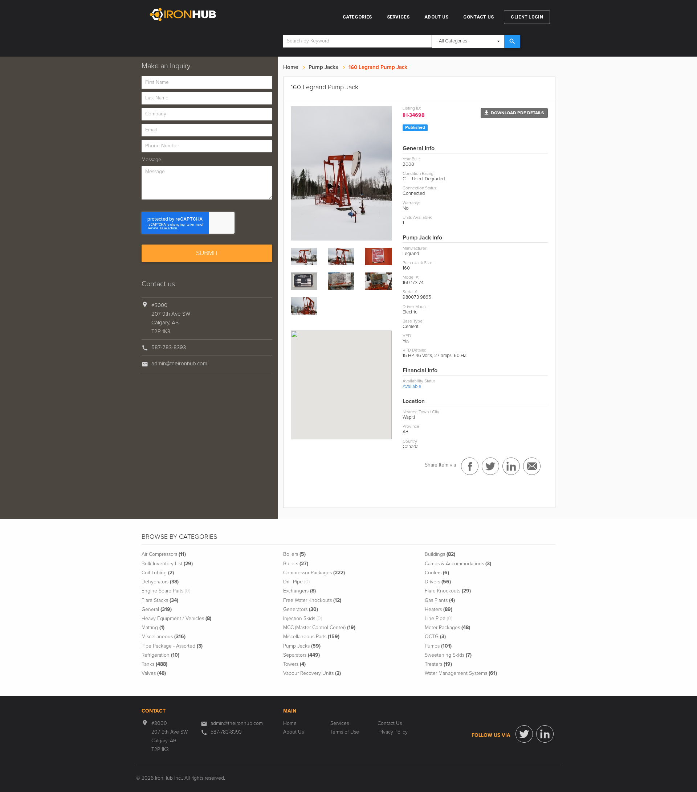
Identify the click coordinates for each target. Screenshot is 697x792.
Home (290, 67)
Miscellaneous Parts (311, 636)
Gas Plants (440, 600)
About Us (436, 17)
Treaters (438, 664)
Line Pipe (438, 618)
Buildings (440, 554)
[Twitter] (524, 734)
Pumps (438, 646)
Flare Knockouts (448, 591)
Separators (301, 655)
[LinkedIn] (545, 734)
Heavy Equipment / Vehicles (176, 618)
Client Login (527, 17)
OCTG (435, 636)
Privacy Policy (393, 732)
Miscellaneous (164, 636)
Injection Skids (302, 618)
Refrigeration (160, 655)
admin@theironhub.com (179, 363)
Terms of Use (344, 732)
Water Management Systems (461, 673)
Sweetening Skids (448, 655)
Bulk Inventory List (167, 563)
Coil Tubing (158, 572)
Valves (154, 673)
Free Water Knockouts (312, 600)
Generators (300, 609)
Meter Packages (447, 627)
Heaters (438, 609)
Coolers (437, 572)
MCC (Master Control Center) (319, 627)
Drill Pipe (296, 581)
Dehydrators (160, 581)
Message (151, 159)
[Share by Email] (532, 466)
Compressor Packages (314, 572)
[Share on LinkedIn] (511, 466)
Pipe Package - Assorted (172, 646)
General (157, 609)
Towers (294, 664)
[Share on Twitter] (490, 466)
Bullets (295, 563)
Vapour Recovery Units (312, 673)
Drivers (438, 581)
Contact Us (478, 17)
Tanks (154, 664)
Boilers (294, 554)
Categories (357, 17)
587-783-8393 (168, 347)
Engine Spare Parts (166, 591)
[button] (514, 113)
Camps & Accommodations (458, 563)
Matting (153, 627)
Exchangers (299, 591)
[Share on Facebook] (469, 466)
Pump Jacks (323, 67)
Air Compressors (164, 554)
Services (398, 17)
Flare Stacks (160, 600)
